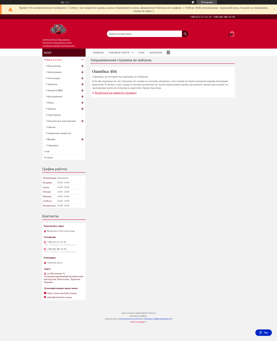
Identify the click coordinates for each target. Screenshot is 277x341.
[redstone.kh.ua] (58, 28)
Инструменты (55, 96)
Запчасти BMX (55, 90)
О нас (141, 52)
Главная (98, 52)
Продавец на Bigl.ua (138, 316)
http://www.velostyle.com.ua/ (62, 293)
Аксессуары (53, 78)
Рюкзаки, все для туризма (61, 120)
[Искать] (185, 32)
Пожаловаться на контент (130, 319)
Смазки (51, 127)
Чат (266, 332)
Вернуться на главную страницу (116, 93)
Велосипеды (54, 65)
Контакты (156, 52)
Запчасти (52, 84)
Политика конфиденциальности (158, 319)
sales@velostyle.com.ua (59, 297)
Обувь (50, 102)
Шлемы (51, 139)
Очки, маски (54, 114)
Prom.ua (152, 313)
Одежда (51, 108)
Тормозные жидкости (59, 133)
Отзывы (48, 157)
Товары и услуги (119, 52)
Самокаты (52, 145)
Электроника (54, 72)
